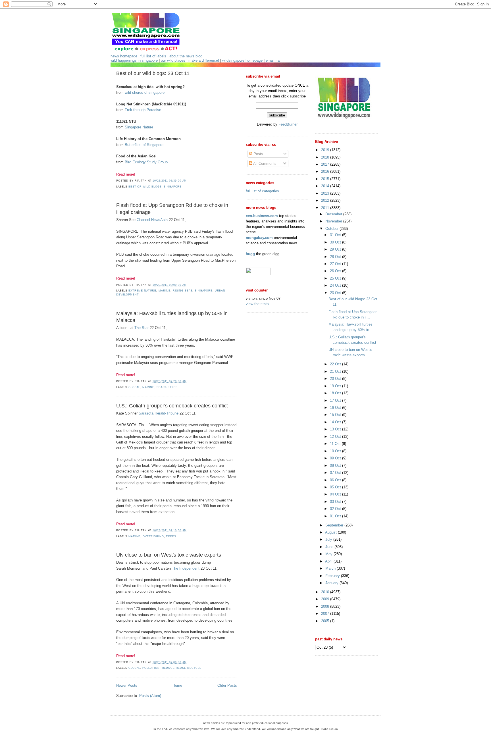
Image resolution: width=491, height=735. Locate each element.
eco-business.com (262, 216)
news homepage (124, 56)
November (334, 221)
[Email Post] (188, 180)
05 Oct (336, 487)
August (331, 532)
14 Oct (336, 422)
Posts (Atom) (150, 696)
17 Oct (336, 400)
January (332, 583)
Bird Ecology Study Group (146, 162)
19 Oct (336, 386)
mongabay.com (259, 238)
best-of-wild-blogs (145, 186)
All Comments (264, 163)
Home (177, 685)
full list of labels (153, 56)
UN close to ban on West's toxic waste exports (168, 555)
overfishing (153, 536)
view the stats (257, 304)
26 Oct (336, 271)
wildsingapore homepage (242, 60)
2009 (325, 599)
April (329, 561)
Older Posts (227, 685)
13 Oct (336, 429)
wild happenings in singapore (134, 60)
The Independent (185, 568)
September (334, 525)
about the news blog (185, 56)
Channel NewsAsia (152, 220)
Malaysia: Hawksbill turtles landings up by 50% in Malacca (172, 317)
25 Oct (336, 278)
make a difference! (203, 60)
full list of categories (262, 191)
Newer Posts (126, 685)
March (331, 568)
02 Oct (336, 509)
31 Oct (336, 235)
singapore (173, 186)
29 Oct (336, 249)
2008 (325, 606)
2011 (325, 208)
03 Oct (336, 501)
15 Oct (336, 415)
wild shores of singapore (145, 92)
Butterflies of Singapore (144, 145)
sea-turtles (167, 387)
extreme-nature (142, 290)
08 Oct (336, 465)
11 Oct (336, 444)
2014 (325, 186)
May (329, 554)
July (329, 539)
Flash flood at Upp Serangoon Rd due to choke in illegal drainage (172, 208)
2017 (325, 164)
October (332, 228)
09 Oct (336, 458)
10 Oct (336, 451)
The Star (141, 328)
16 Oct (336, 407)
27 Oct (336, 264)
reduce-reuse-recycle (181, 668)
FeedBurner (287, 124)
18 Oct (336, 393)
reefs (171, 536)
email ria (273, 60)
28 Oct (336, 257)
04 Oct (336, 494)
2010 (325, 592)
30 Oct (336, 242)
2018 (325, 157)
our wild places (173, 60)
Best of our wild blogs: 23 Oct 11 (153, 73)
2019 (325, 150)
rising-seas (183, 290)
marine (164, 290)
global (134, 387)
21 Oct (336, 371)
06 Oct (336, 480)
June (329, 547)
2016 (325, 171)
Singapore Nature (139, 127)
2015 (325, 179)
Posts (257, 154)
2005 (325, 621)
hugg (250, 254)
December (334, 214)
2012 (325, 200)
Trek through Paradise (143, 110)
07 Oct (336, 472)
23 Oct (336, 293)
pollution (151, 668)
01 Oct (336, 516)
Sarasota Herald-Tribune (158, 413)
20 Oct (336, 378)
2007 (325, 613)
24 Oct (336, 285)
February (333, 576)
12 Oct (336, 436)
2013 (325, 193)
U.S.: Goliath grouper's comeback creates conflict (172, 406)
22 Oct (336, 364)
